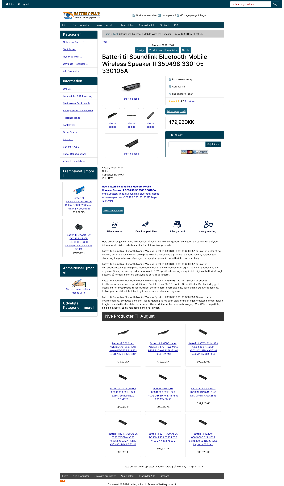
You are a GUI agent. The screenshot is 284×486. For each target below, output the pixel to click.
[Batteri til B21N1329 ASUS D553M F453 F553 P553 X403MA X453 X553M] (163, 422)
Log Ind (24, 4)
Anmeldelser (127, 25)
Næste (185, 50)
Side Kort (68, 139)
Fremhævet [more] (78, 173)
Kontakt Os (69, 124)
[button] (278, 471)
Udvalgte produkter (105, 25)
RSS (176, 25)
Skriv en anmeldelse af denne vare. (78, 291)
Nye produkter (81, 25)
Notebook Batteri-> (74, 42)
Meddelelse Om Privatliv (76, 103)
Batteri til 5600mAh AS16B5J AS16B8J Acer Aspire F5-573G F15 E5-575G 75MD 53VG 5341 (123, 348)
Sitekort (164, 25)
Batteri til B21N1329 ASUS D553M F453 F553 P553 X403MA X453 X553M (163, 437)
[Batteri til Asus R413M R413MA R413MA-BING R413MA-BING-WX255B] (203, 377)
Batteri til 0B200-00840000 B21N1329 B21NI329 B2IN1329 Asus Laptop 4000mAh (203, 439)
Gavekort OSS (71, 146)
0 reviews (189, 101)
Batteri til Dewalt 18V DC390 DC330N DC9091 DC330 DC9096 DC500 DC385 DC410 (78, 242)
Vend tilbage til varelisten (163, 50)
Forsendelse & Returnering (77, 96)
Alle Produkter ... (72, 71)
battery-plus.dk (138, 484)
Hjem (12, 4)
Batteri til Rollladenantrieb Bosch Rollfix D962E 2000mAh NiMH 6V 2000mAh (78, 203)
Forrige (141, 50)
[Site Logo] (87, 15)
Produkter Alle (147, 25)
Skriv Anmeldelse (113, 210)
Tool (115, 33)
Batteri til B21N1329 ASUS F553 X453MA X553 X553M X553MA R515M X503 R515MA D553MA (123, 439)
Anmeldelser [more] (78, 270)
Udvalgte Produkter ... (75, 63)
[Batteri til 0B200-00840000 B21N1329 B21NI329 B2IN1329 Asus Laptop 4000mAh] (203, 422)
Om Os (67, 88)
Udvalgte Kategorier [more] (78, 305)
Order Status (70, 132)
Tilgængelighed (71, 117)
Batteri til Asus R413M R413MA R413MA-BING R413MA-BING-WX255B (203, 392)
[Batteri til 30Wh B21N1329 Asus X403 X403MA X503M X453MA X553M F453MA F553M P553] (203, 332)
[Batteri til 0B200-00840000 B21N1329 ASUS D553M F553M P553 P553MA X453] (163, 377)
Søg (275, 4)
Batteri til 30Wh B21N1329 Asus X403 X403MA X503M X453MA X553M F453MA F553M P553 (203, 348)
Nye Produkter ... (72, 56)
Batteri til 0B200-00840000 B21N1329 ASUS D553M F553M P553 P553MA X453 (163, 394)
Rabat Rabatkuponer (74, 153)
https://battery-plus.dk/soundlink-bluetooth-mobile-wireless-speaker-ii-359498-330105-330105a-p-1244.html (131, 197)
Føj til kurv (213, 144)
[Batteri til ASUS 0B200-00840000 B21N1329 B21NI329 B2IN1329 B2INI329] (123, 377)
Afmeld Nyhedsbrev (74, 161)
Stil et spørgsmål (176, 111)
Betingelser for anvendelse (78, 110)
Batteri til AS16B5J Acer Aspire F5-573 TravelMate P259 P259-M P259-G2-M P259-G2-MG (163, 348)
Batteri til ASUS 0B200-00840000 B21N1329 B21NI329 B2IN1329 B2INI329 (123, 394)
